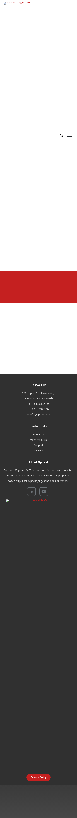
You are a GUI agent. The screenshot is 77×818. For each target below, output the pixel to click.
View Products (38, 439)
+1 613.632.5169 (40, 403)
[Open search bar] (61, 135)
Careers (38, 450)
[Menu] (69, 135)
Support (38, 445)
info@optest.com (40, 414)
